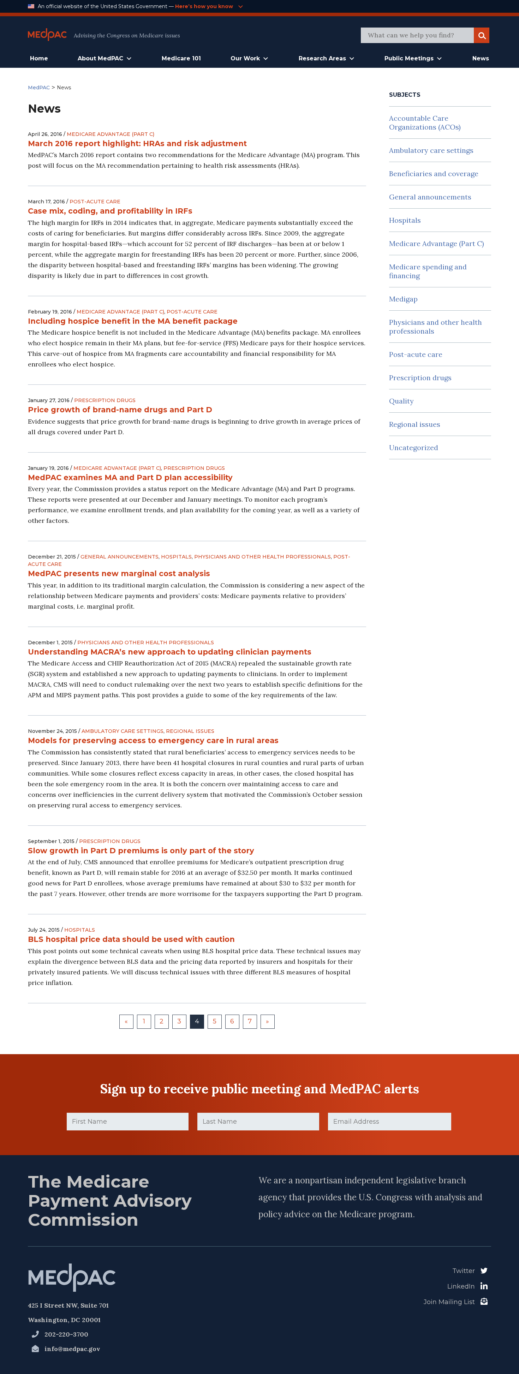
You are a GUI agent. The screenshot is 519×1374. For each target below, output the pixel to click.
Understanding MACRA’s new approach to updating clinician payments (169, 651)
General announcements (119, 557)
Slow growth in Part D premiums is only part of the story (141, 850)
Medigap (403, 298)
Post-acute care (95, 201)
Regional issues (190, 731)
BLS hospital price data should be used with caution (131, 939)
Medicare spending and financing (428, 271)
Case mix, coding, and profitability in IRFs (110, 211)
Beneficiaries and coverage (433, 173)
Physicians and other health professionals (262, 557)
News (480, 58)
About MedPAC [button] (100, 58)
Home (39, 58)
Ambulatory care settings (122, 731)
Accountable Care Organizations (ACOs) (425, 122)
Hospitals (176, 557)
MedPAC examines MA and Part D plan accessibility (130, 477)
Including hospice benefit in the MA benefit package (133, 321)
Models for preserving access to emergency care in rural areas (153, 740)
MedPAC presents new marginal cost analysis (119, 573)
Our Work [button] (245, 58)
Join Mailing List (449, 1302)
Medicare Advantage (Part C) (110, 134)
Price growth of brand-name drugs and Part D (120, 409)
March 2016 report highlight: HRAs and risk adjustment (137, 143)
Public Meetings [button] (409, 58)
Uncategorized (413, 447)
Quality (401, 400)
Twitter (463, 1271)
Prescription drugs (105, 400)
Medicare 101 (181, 58)
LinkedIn (461, 1286)
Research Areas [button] (322, 58)
